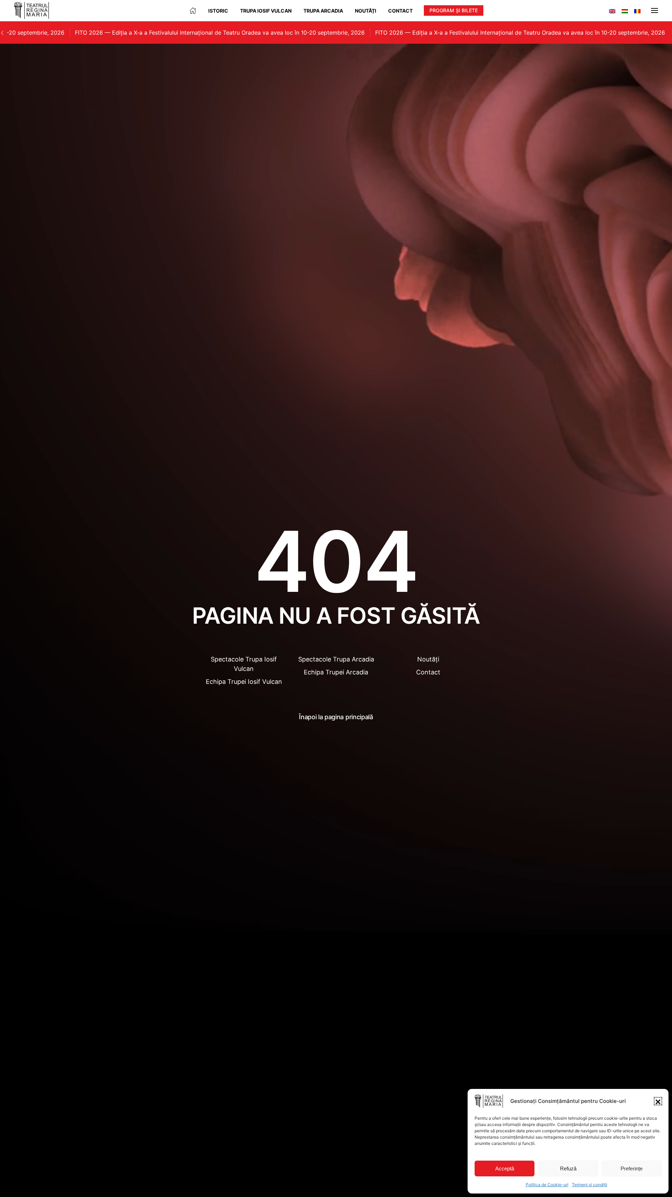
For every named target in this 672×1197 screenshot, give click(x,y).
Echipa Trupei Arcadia (336, 672)
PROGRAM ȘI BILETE (453, 10)
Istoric (218, 11)
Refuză (568, 1168)
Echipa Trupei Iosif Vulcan (244, 681)
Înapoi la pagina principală (336, 717)
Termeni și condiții (589, 1184)
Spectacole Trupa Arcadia (336, 659)
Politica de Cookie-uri (547, 1184)
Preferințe (632, 1168)
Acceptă (504, 1168)
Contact (400, 11)
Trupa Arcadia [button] (323, 11)
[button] (658, 1101)
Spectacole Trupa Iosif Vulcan (244, 664)
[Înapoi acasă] (31, 10)
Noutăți (365, 11)
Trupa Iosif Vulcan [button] (266, 11)
